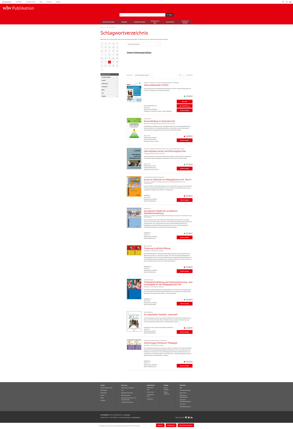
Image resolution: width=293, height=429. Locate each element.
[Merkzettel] (283, 1)
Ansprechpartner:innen (106, 387)
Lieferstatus (105, 83)
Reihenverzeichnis (126, 395)
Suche (170, 15)
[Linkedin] (191, 417)
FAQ (122, 390)
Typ (103, 93)
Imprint (104, 80)
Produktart (105, 86)
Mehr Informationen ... (136, 425)
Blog (41, 2)
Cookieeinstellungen (185, 390)
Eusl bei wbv (150, 392)
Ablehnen (160, 425)
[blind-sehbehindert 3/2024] (134, 92)
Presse (102, 398)
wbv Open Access (30, 2)
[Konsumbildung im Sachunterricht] (134, 128)
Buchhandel (103, 393)
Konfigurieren (171, 425)
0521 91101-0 (127, 417)
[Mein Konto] (287, 1)
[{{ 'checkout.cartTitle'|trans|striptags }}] (290, 1)
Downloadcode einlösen (127, 387)
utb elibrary (150, 399)
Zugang (104, 96)
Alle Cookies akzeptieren (185, 425)
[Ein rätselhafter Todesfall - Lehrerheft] (134, 321)
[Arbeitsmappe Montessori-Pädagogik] (134, 345)
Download (184, 106)
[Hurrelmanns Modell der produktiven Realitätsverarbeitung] (134, 218)
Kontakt (58, 2)
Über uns (49, 2)
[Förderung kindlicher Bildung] (134, 250)
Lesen (185, 101)
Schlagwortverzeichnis (127, 402)
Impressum (182, 404)
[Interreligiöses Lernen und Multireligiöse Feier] (134, 158)
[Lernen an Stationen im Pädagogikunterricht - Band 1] (134, 186)
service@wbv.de (136, 417)
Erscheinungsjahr (106, 77)
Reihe (103, 90)
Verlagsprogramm (6, 2)
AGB (181, 387)
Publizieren (19, 2)
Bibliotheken (103, 390)
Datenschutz (183, 393)
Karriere (102, 395)
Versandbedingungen (185, 406)
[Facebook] (185, 417)
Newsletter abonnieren (127, 393)
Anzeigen (102, 400)
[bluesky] (188, 417)
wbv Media (127, 415)
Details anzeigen (184, 110)
